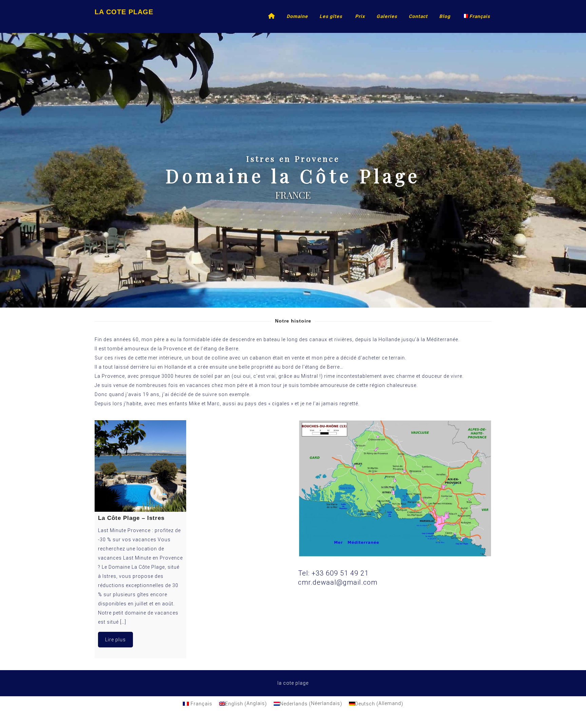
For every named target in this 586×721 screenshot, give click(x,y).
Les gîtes (330, 16)
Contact (418, 16)
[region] (293, 170)
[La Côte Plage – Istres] (140, 466)
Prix (360, 16)
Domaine (297, 16)
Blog (444, 16)
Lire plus (115, 639)
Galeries (386, 16)
